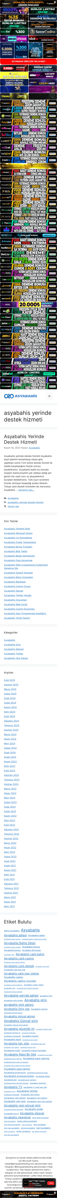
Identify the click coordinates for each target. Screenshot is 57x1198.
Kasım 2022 (10, 816)
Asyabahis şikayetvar (17, 1117)
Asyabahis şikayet (32, 1113)
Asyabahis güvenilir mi (19, 1028)
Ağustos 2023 (11, 775)
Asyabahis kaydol (30, 1036)
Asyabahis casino (13, 977)
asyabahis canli (9, 955)
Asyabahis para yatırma (36, 1058)
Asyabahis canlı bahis (30, 954)
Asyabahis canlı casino (19, 958)
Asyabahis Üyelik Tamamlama (20, 542)
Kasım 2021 (10, 870)
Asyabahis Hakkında (29, 1033)
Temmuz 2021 (11, 888)
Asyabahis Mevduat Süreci (18, 533)
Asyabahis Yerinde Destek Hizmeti (24, 439)
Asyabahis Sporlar (13, 591)
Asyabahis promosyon (15, 1072)
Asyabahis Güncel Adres (13, 1013)
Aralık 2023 (10, 757)
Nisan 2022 (10, 847)
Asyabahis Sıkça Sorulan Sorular (16, 1083)
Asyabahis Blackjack (15, 582)
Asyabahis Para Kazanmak (18, 560)
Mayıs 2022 (10, 843)
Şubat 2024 (10, 748)
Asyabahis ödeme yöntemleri (13, 1109)
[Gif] (28, 166)
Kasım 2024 (10, 707)
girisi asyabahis (39, 1124)
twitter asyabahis (23, 1131)
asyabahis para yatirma (13, 1059)
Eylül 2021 (9, 879)
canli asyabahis (10, 1121)
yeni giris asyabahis (11, 1135)
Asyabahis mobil (12, 1050)
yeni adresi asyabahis (39, 1131)
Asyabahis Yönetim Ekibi (17, 528)
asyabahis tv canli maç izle (35, 1087)
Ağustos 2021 (11, 883)
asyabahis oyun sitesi (45, 1055)
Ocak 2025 (10, 698)
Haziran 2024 (11, 730)
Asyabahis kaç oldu (16, 1043)
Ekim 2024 (9, 712)
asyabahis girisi (46, 996)
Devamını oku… (26, 490)
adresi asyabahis (12, 930)
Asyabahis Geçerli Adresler (18, 572)
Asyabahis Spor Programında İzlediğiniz (25, 613)
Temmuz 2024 (11, 725)
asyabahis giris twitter (13, 1000)
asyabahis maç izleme (11, 1047)
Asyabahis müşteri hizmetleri (33, 1050)
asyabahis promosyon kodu (37, 1073)
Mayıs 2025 (10, 689)
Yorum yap (13, 506)
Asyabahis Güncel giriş (21, 1021)
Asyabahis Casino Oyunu (17, 586)
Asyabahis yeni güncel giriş (22, 1105)
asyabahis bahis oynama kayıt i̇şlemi (34, 939)
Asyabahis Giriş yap (17, 1008)
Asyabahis (13, 498)
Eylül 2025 (9, 680)
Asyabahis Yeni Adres (30, 1094)
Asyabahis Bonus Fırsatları (18, 547)
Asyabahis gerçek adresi (21, 995)
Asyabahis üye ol (11, 1113)
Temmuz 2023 (11, 779)
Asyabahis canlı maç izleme (21, 973)
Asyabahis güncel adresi (19, 1016)
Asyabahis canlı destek (19, 966)
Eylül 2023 (9, 770)
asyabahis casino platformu (13, 985)
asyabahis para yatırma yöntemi (16, 1062)
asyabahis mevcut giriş (28, 1047)
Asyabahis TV (13, 1087)
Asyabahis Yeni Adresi (16, 658)
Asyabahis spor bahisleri (27, 1080)
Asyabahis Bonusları (31, 950)
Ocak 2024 (10, 752)
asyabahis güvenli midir (44, 1029)
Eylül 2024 (9, 716)
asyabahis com (9, 988)
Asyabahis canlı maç (42, 966)
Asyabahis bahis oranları (12, 939)
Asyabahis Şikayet (14, 649)
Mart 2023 (9, 797)
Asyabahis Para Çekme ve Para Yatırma (17, 1066)
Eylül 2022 (9, 825)
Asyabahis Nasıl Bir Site (20, 1054)
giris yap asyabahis (11, 1128)
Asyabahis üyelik (34, 1109)
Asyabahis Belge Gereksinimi (19, 556)
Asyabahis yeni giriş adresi (39, 1101)
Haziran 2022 (11, 838)
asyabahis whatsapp (11, 1095)
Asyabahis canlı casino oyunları (14, 962)
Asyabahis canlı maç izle (14, 970)
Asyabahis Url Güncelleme (18, 537)
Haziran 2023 (11, 784)
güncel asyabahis (28, 1128)
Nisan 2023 (10, 793)
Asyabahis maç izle (38, 1044)
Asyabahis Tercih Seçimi (17, 618)
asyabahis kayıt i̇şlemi (29, 1040)
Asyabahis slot (10, 1080)
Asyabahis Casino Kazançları (19, 609)
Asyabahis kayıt (12, 1039)
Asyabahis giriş (35, 1000)
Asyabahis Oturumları (15, 600)
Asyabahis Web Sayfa (15, 604)
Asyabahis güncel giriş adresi (16, 1025)
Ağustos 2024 (11, 721)
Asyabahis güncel (39, 1009)
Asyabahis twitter (27, 1091)
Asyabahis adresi (15, 935)
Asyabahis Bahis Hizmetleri (18, 577)
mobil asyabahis (9, 1131)
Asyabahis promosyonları (19, 1076)
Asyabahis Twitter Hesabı (17, 595)
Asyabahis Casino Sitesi (33, 985)
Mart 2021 (9, 906)
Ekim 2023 (9, 766)
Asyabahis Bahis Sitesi (19, 943)
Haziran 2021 (11, 893)
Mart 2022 (9, 852)
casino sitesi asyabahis (27, 1121)
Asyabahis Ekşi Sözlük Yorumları (27, 988)
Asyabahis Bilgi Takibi (15, 551)
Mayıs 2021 (10, 897)
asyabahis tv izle (9, 1091)
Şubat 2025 (10, 693)
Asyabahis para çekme (17, 1068)
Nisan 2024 (10, 739)
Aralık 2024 (10, 702)
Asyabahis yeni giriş (15, 1101)
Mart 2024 (9, 743)
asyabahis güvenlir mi (12, 1033)
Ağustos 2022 (11, 829)
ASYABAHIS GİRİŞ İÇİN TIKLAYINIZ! (28, 61)
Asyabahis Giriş (12, 644)
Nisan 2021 (10, 902)
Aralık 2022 (10, 811)
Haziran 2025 (11, 684)
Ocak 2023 (10, 807)
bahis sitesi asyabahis (40, 1118)
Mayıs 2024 (10, 734)
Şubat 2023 (10, 802)
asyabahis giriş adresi (19, 1004)
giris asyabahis (27, 1125)
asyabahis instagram (12, 1036)
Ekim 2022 (9, 820)
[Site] (28, 103)
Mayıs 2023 (10, 788)
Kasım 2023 (10, 761)
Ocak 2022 (10, 861)
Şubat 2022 (10, 856)
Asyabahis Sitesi (43, 1076)
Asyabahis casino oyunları (20, 981)
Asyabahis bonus (31, 947)
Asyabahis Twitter (13, 653)
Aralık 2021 (10, 865)
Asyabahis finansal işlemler (13, 992)
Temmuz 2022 (11, 834)
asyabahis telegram (38, 1083)
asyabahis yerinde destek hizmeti (25, 502)
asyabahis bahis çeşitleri (12, 947)
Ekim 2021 (9, 874)
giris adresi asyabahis (12, 1125)
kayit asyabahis (43, 1128)
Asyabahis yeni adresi (14, 1098)
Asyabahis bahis (36, 935)
